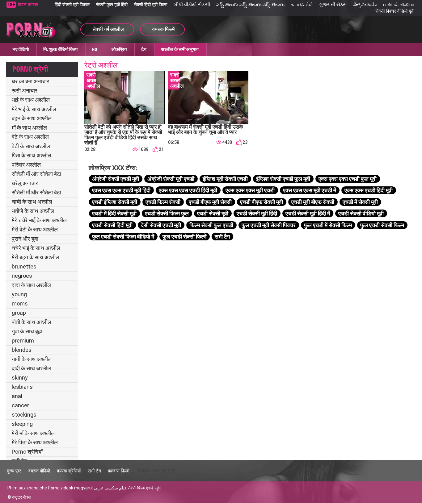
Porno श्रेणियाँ (27, 451)
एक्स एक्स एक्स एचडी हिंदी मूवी (188, 190)
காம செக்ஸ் (302, 4)
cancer (20, 405)
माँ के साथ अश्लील (29, 127)
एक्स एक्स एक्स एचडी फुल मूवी (348, 179)
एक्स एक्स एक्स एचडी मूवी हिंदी (121, 190)
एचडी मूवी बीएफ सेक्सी (312, 202)
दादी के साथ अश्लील (31, 368)
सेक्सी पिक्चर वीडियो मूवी (394, 11)
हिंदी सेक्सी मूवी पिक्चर (72, 4)
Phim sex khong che (27, 487)
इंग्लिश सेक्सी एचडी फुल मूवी (283, 179)
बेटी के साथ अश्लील (31, 146)
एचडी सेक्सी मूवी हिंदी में (307, 213)
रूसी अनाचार (24, 90)
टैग (143, 49)
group (19, 313)
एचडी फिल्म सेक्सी (163, 202)
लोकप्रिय (119, 49)
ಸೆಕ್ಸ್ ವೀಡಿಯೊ (365, 4)
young (19, 294)
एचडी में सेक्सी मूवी (360, 202)
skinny (20, 377)
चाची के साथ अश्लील (32, 201)
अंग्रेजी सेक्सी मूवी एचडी (170, 179)
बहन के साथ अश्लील (32, 118)
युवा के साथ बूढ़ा (27, 331)
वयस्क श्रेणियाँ (69, 471)
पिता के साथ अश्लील (31, 155)
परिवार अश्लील (26, 164)
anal (17, 396)
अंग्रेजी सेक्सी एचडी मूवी (115, 179)
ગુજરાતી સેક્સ (333, 4)
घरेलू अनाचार (25, 183)
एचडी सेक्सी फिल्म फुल (167, 213)
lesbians (22, 387)
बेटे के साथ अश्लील (30, 137)
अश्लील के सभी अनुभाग (180, 49)
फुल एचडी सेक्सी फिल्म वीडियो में (123, 236)
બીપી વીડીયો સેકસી (192, 4)
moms (20, 303)
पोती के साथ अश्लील (31, 322)
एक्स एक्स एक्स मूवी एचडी (250, 190)
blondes (22, 350)
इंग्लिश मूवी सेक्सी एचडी (225, 179)
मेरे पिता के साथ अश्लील (35, 442)
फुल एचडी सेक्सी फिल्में (184, 236)
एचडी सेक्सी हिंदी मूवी (112, 225)
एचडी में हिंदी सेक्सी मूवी (114, 213)
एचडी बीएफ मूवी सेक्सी (210, 202)
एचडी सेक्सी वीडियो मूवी (361, 213)
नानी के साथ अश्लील (32, 359)
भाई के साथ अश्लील (31, 100)
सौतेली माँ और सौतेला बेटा (36, 174)
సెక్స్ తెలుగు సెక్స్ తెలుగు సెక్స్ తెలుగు (250, 4)
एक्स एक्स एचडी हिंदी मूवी (368, 190)
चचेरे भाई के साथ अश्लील (36, 248)
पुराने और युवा (25, 238)
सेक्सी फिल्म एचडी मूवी (144, 487)
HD (94, 49)
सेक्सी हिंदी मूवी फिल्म (150, 4)
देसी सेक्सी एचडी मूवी (161, 225)
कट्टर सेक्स (21, 497)
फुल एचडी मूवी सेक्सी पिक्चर (269, 225)
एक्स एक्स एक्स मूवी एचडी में (309, 190)
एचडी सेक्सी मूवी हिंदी (257, 213)
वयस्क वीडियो (39, 471)
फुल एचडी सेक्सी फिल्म (382, 225)
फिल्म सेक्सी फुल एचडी (211, 225)
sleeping (22, 424)
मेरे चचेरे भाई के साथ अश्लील (39, 220)
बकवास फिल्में (118, 471)
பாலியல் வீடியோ (398, 4)
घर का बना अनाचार (30, 81)
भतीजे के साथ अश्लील (33, 211)
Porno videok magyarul (70, 487)
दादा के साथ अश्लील (31, 285)
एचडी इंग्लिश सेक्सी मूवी (114, 202)
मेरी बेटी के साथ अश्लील (35, 229)
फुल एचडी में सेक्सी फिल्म (328, 225)
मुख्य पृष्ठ (14, 471)
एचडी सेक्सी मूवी (212, 213)
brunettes (24, 266)
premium (23, 340)
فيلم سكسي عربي (110, 487)
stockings (24, 414)
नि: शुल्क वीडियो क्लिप (60, 49)
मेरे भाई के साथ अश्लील (34, 109)
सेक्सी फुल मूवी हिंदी (112, 4)
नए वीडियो (21, 49)
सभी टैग (222, 236)
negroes (22, 275)
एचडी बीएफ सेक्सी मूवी (261, 202)
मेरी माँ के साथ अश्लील (33, 433)
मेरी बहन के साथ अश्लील (35, 257)
